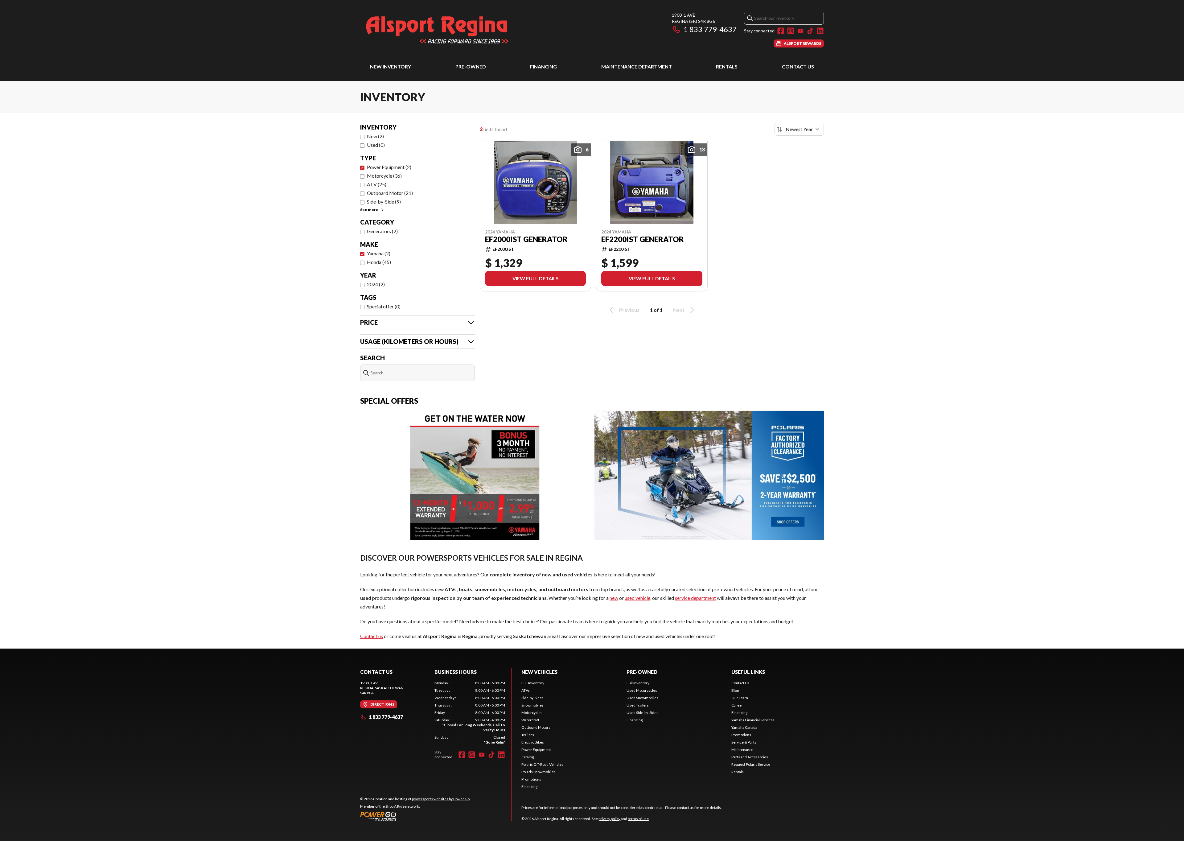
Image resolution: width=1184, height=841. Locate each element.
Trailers (527, 734)
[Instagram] (790, 31)
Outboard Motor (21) (390, 193)
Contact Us (798, 66)
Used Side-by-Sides (642, 712)
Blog (735, 690)
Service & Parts (743, 742)
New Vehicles (539, 672)
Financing (543, 66)
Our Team (739, 697)
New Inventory (390, 66)
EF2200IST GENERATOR (642, 239)
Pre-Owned (470, 66)
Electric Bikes (532, 742)
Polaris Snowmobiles (538, 771)
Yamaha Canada (744, 727)
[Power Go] (415, 816)
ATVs (525, 690)
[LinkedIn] (820, 31)
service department (695, 598)
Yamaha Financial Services (753, 720)
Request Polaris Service (750, 764)
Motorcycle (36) (384, 176)
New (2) (375, 136)
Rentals (727, 66)
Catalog (527, 757)
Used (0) (376, 145)
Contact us (371, 636)
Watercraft (530, 720)
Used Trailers (638, 705)
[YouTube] (800, 31)
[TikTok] (810, 31)
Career (737, 705)
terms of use (638, 818)
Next (678, 310)
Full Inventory (532, 683)
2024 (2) (376, 284)
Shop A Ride (395, 806)
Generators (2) (382, 231)
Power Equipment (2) (389, 167)
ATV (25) (376, 184)
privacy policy (609, 818)
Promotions (531, 779)
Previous (629, 310)
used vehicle (637, 598)
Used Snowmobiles (642, 697)
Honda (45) (379, 262)
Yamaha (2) (378, 253)
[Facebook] (780, 31)
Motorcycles (531, 712)
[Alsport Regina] (437, 30)
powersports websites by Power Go (441, 799)
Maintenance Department (636, 66)
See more (369, 209)
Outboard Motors (535, 727)
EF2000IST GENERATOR (526, 239)
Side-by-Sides (532, 697)
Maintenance (742, 749)
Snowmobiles (532, 705)
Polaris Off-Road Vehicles (542, 764)
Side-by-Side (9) (384, 201)
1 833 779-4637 (710, 29)
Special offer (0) (384, 306)
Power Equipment (536, 749)
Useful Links (748, 672)
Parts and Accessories (749, 757)
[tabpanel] (469, 713)
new (614, 598)
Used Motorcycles (642, 690)
